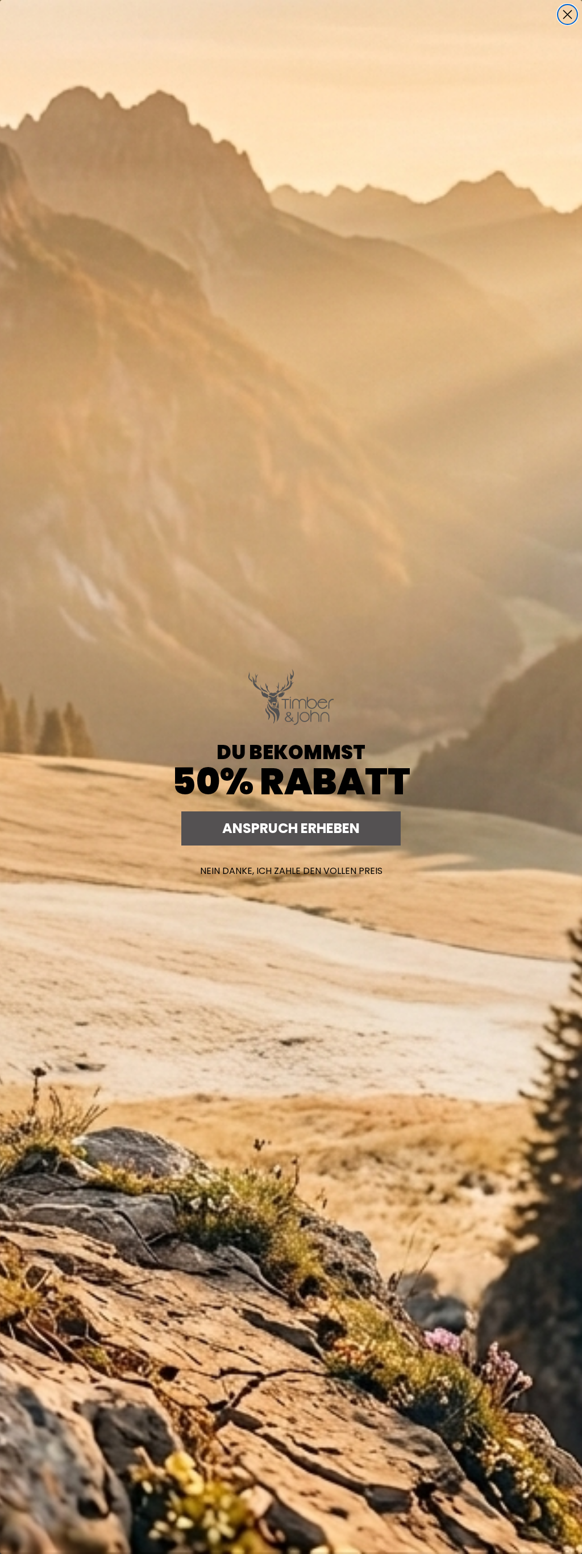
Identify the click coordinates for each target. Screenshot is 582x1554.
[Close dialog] (567, 14)
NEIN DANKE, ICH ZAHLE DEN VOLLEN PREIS (291, 870)
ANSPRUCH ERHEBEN (291, 828)
